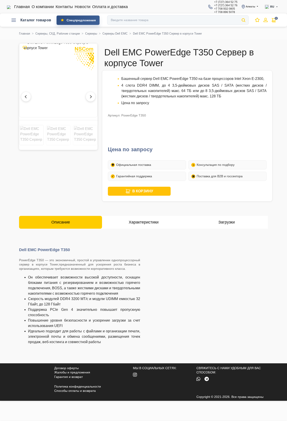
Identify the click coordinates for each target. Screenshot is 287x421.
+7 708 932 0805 (224, 8)
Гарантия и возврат (68, 377)
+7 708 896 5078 (224, 12)
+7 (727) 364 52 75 (225, 2)
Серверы (91, 33)
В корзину (142, 191)
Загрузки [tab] (226, 222)
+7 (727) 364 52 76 (225, 5)
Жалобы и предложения (72, 372)
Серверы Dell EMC (115, 33)
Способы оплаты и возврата (75, 390)
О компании (43, 6)
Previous (28, 135)
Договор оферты (66, 368)
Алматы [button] (250, 6)
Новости (82, 6)
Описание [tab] (60, 222)
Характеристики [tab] (144, 222)
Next (88, 135)
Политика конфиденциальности (77, 386)
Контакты (64, 6)
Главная (22, 6)
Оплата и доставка (110, 6)
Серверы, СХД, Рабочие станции (57, 33)
